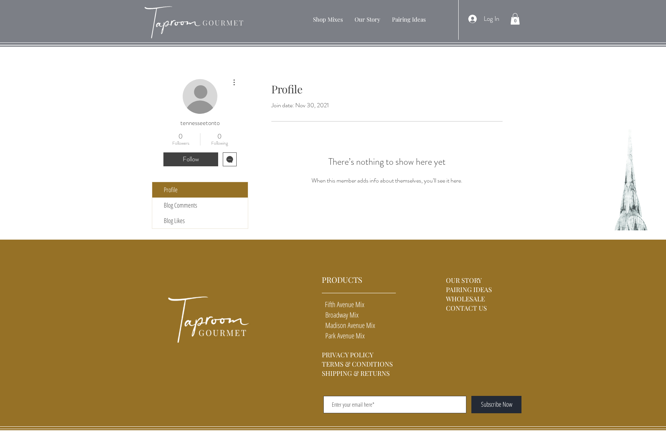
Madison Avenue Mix (348, 325)
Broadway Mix (340, 315)
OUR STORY (464, 280)
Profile (171, 189)
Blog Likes (174, 220)
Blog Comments (180, 205)
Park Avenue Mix (343, 336)
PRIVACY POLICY (347, 354)
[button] (328, 19)
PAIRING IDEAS (469, 289)
